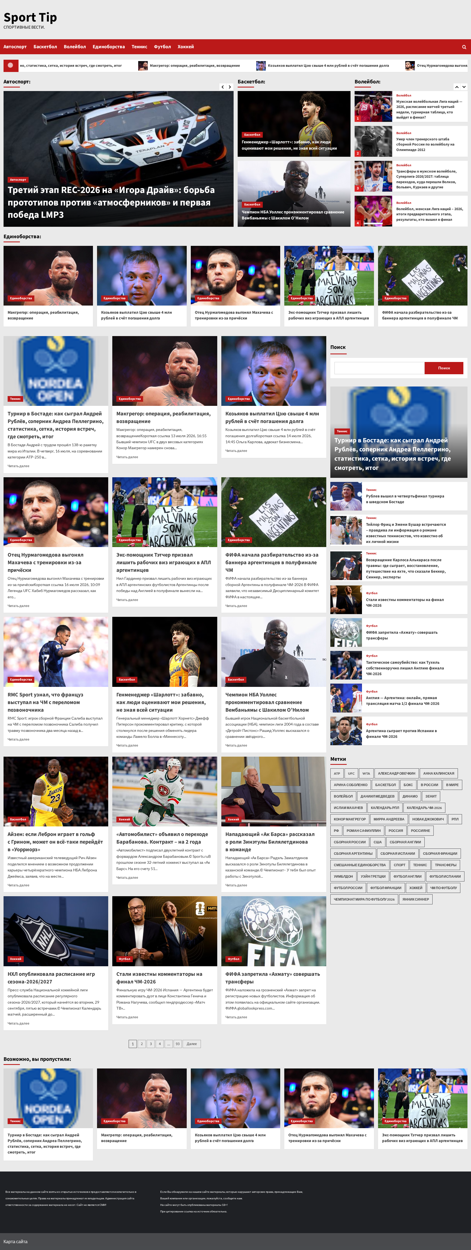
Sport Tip (30, 17)
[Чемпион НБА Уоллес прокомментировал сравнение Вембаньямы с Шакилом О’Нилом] (294, 194)
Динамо (410, 796)
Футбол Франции (385, 888)
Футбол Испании (445, 876)
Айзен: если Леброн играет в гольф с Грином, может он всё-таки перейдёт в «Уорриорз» (55, 842)
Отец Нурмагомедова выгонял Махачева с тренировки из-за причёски (360, 65)
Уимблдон (343, 876)
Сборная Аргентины (353, 854)
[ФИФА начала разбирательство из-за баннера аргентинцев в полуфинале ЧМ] (423, 276)
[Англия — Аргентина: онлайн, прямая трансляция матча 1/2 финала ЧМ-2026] (346, 698)
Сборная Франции (440, 854)
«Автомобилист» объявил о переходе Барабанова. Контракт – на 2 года (162, 838)
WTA (366, 773)
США (378, 842)
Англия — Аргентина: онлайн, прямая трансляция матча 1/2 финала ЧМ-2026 (402, 700)
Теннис (139, 46)
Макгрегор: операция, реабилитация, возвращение (77, 65)
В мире (452, 785)
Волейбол (75, 46)
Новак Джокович (428, 819)
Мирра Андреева (389, 819)
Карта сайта (16, 1241)
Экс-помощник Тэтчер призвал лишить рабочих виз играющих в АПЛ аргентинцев (328, 315)
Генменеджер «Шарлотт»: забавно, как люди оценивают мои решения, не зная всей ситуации (289, 145)
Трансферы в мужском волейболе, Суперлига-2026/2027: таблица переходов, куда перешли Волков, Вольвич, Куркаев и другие (426, 144)
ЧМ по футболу (443, 888)
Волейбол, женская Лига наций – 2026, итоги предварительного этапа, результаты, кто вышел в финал (429, 179)
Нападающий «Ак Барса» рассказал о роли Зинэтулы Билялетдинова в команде (270, 842)
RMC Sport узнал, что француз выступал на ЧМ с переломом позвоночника (45, 702)
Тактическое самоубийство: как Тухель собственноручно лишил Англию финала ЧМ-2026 (405, 668)
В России (429, 785)
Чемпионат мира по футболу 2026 (364, 899)
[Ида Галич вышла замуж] (119, 159)
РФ (336, 831)
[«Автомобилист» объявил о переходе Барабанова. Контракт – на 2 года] (164, 792)
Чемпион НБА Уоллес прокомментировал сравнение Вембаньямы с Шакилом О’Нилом (293, 215)
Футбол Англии (408, 876)
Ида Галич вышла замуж (60, 215)
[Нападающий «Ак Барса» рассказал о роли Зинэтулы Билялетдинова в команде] (273, 792)
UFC (351, 773)
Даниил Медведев (378, 796)
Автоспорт (15, 46)
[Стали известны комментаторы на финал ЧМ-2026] (164, 931)
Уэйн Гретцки (373, 876)
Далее (192, 1044)
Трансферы (446, 865)
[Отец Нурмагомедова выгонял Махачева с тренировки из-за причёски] (235, 276)
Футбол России (348, 888)
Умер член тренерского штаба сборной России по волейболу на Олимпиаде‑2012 (425, 110)
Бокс (408, 785)
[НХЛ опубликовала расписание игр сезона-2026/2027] (56, 931)
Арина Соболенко (350, 785)
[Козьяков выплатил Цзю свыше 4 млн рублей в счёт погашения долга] (142, 276)
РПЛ (455, 819)
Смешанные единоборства (360, 865)
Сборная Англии (405, 842)
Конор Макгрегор (350, 819)
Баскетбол (45, 46)
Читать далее (18, 466)
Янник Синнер (416, 899)
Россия (396, 831)
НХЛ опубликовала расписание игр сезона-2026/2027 (51, 978)
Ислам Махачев (348, 808)
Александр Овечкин (396, 773)
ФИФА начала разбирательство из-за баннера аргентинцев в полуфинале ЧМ (420, 315)
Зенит (431, 796)
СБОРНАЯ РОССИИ (350, 842)
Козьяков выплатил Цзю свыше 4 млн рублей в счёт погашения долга (210, 65)
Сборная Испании (398, 854)
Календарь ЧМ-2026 (424, 808)
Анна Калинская (438, 773)
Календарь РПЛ (385, 808)
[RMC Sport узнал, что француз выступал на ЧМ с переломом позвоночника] (56, 652)
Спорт (399, 865)
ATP (337, 773)
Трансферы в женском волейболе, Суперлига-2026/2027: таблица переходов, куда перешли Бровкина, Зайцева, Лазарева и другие (428, 214)
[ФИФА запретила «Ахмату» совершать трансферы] (273, 931)
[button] (464, 46)
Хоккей (186, 46)
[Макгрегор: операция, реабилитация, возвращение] (48, 276)
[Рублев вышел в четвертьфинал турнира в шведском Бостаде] (346, 496)
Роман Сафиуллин (364, 831)
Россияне (420, 831)
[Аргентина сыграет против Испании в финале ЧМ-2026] (346, 731)
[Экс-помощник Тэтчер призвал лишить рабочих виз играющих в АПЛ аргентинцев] (329, 276)
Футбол (162, 46)
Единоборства (109, 46)
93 (178, 1044)
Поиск (338, 347)
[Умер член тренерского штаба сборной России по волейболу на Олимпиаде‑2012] (373, 106)
